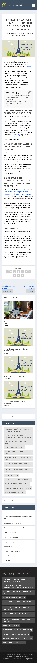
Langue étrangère (10, 542)
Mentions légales (28, 654)
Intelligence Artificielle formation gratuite (18, 458)
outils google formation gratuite (18, 480)
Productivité (8, 547)
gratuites (27, 210)
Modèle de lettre (11, 475)
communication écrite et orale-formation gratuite (17, 430)
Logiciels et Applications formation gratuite (18, 470)
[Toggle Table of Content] (29, 93)
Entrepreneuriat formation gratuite (15, 442)
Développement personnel (12, 523)
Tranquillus (14, 33)
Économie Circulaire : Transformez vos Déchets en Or (17, 350)
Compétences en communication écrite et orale (18, 517)
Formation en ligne (10, 532)
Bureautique (8, 512)
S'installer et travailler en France (14, 556)
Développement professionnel (14, 528)
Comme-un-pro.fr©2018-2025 (12, 654)
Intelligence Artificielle (11, 537)
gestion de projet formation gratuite (16, 452)
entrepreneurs (13, 243)
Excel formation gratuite (14, 447)
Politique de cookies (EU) (21, 656)
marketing (17, 135)
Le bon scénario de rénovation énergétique (14, 402)
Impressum (29, 659)
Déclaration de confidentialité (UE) (13, 659)
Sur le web (7, 561)
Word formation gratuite (14, 492)
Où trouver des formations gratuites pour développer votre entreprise (17, 102)
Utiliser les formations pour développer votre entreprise (17, 98)
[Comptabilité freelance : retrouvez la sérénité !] (18, 310)
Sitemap (9, 656)
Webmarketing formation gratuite (18, 488)
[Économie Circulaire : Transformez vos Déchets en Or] (18, 337)
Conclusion (9, 105)
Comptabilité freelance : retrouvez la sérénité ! (17, 322)
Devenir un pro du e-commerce (15, 376)
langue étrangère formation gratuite (16, 464)
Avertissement (18, 661)
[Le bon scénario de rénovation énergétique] (18, 390)
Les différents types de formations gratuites (18, 95)
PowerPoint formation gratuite (17, 484)
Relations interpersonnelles (13, 551)
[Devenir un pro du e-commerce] (18, 364)
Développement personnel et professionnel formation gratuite (18, 436)
